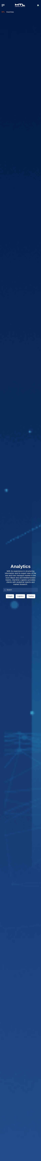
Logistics (20, 596)
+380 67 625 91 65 (38, 5)
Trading (31, 596)
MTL (3, 12)
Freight (9, 596)
